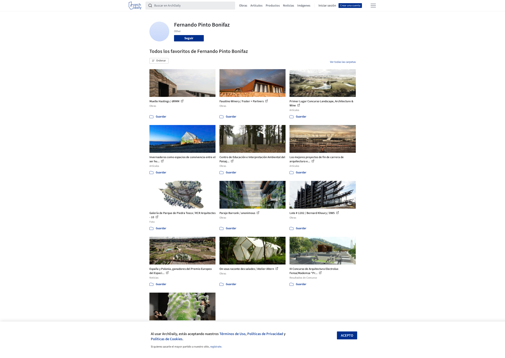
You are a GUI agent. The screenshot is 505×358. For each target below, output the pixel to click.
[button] (158, 61)
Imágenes (303, 5)
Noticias (288, 5)
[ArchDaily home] (135, 6)
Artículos (256, 5)
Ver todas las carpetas (343, 62)
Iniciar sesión (327, 5)
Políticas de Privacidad (265, 333)
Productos (273, 5)
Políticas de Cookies (166, 339)
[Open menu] (373, 5)
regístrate (215, 347)
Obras (243, 5)
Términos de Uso (232, 333)
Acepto (347, 335)
